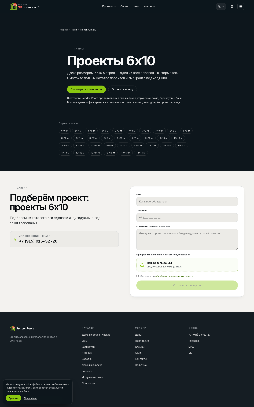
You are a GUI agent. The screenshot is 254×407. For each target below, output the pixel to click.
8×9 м (186, 130)
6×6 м (64, 130)
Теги (74, 29)
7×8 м (131, 130)
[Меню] (240, 6)
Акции (138, 352)
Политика (141, 364)
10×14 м (167, 145)
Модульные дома (92, 377)
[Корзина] (232, 6)
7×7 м (118, 130)
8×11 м (79, 138)
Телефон (141, 210)
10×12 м (80, 145)
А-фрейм (87, 352)
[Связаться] (221, 6)
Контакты (149, 6)
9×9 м (107, 138)
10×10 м (178, 138)
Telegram (194, 340)
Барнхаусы (88, 346)
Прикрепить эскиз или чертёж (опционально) (163, 254)
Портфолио (142, 340)
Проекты (107, 6)
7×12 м (152, 145)
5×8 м (109, 145)
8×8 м (173, 130)
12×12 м (80, 152)
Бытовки (87, 371)
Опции (124, 6)
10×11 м (65, 145)
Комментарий (153, 226)
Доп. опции (88, 383)
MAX (191, 346)
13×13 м (126, 152)
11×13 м (65, 152)
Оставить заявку (122, 89)
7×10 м (159, 130)
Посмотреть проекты (84, 89)
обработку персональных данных (174, 276)
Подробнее (30, 398)
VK (190, 352)
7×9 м (145, 130)
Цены (136, 6)
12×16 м (110, 152)
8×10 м (65, 138)
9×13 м (163, 138)
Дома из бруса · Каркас (96, 334)
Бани (84, 340)
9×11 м (135, 138)
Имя (138, 194)
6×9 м (105, 130)
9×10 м (121, 138)
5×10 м (123, 145)
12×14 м (95, 152)
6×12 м (138, 145)
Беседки (87, 358)
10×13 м (95, 145)
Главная (63, 29)
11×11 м (181, 145)
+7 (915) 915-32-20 (200, 334)
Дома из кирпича (92, 364)
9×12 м (149, 138)
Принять (13, 398)
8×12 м (93, 138)
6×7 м (78, 130)
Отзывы (140, 346)
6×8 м (91, 130)
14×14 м (141, 152)
